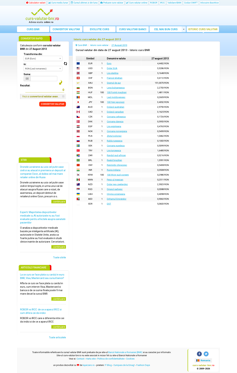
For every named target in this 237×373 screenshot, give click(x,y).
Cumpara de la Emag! (124, 365)
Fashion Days (143, 365)
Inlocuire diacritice (209, 2)
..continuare (58, 201)
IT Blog (108, 365)
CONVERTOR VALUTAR (52, 104)
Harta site (91, 358)
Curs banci (132, 29)
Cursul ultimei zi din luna (85, 2)
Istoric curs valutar (203, 29)
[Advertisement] (144, 15)
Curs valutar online (138, 2)
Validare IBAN (174, 2)
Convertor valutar (66, 29)
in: (25, 64)
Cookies (130, 358)
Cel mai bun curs (165, 29)
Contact (80, 358)
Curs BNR (33, 29)
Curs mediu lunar (59, 2)
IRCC (162, 2)
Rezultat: (25, 85)
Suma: (27, 74)
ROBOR (153, 2)
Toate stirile (59, 257)
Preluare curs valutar (113, 2)
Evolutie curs (99, 29)
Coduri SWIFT (191, 2)
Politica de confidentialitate (110, 358)
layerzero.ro (89, 365)
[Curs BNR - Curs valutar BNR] (42, 14)
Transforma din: (33, 54)
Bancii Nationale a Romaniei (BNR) (125, 352)
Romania (205, 360)
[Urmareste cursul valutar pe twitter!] (206, 353)
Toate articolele (57, 337)
